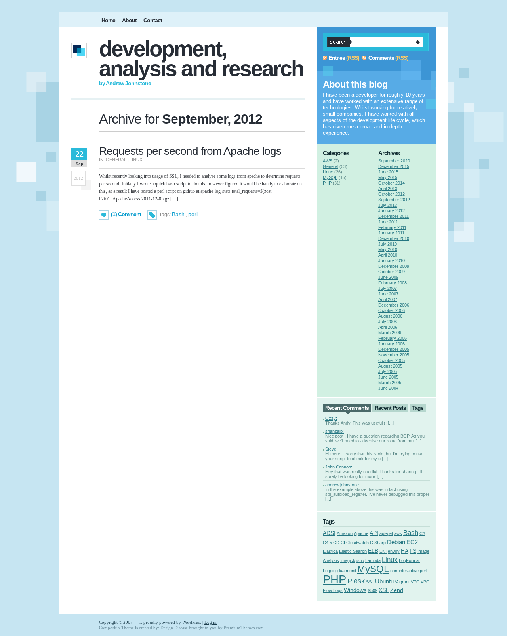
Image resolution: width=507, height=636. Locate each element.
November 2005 (393, 354)
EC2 (412, 542)
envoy (394, 551)
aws (398, 533)
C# (422, 533)
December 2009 (393, 266)
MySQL (330, 177)
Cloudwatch (357, 542)
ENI (383, 551)
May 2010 (387, 249)
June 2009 (388, 277)
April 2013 (387, 188)
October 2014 (391, 183)
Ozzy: (331, 418)
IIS (413, 551)
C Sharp (378, 542)
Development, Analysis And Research (201, 58)
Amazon (345, 533)
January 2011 (391, 232)
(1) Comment (126, 214)
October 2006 (391, 310)
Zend (396, 590)
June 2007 (388, 293)
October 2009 (391, 271)
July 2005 (387, 371)
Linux (136, 159)
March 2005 (389, 382)
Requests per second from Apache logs (190, 151)
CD (336, 542)
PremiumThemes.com (244, 627)
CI (343, 542)
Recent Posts (390, 408)
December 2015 (393, 166)
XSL (384, 590)
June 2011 (388, 221)
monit (351, 570)
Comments (381, 58)
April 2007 (387, 299)
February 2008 (392, 282)
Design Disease (174, 627)
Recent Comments (347, 408)
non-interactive (404, 570)
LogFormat (409, 560)
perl (193, 214)
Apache (361, 533)
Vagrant (402, 581)
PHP (327, 183)
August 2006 (390, 316)
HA (404, 551)
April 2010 (387, 255)
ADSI (329, 533)
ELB (373, 551)
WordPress (191, 622)
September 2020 (394, 160)
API (374, 533)
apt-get (386, 533)
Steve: (331, 449)
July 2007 (387, 288)
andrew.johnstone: (342, 484)
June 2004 (388, 388)
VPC (415, 581)
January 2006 (391, 343)
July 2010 (387, 244)
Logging (330, 570)
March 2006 (389, 332)
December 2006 (393, 305)
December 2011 (393, 216)
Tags (417, 408)
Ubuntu (384, 581)
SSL (370, 581)
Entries (337, 58)
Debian (396, 542)
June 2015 (388, 171)
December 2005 (393, 349)
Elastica (330, 551)
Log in (210, 622)
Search (417, 42)
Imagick (347, 560)
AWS (327, 160)
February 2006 (392, 338)
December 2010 (393, 238)
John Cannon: (338, 467)
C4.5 (327, 542)
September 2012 (394, 199)
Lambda (373, 560)
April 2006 (387, 327)
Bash (178, 214)
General (116, 159)
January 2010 (391, 260)
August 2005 (390, 366)
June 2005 (388, 377)
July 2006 (387, 321)
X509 (372, 590)
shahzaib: (334, 431)
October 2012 (391, 194)
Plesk (356, 581)
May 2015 (387, 177)
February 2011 (392, 227)
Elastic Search (353, 551)
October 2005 (391, 360)
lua (342, 570)
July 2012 (387, 205)
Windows (355, 590)
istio (360, 560)
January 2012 (391, 210)
